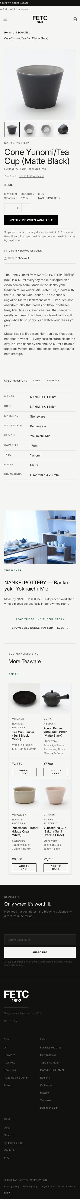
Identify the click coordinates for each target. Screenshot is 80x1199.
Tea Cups (10, 1070)
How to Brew (48, 1055)
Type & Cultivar (49, 1062)
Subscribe (40, 952)
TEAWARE (22, 32)
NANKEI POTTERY (17, 142)
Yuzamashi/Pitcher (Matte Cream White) (24, 831)
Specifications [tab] (15, 380)
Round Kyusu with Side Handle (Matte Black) (55, 732)
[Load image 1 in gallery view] (40, 84)
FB (15, 1020)
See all (14, 674)
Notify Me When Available (31, 220)
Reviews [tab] (53, 380)
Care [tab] (37, 380)
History (44, 1092)
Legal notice (47, 1186)
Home (8, 32)
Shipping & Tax (13, 1142)
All (5, 1047)
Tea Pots (9, 1062)
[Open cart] (75, 19)
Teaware (9, 1055)
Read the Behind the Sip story (40, 619)
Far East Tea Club (51, 1047)
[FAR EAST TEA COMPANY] (40, 19)
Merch (8, 1085)
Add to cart (24, 772)
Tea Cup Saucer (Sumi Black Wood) (23, 735)
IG (5, 1020)
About (8, 1127)
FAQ (6, 1157)
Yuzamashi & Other (16, 1077)
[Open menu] (5, 19)
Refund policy (30, 1186)
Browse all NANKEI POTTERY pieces (38, 627)
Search (8, 1135)
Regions (45, 1077)
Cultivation (46, 1085)
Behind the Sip (49, 1107)
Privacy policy (11, 1186)
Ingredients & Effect (52, 1070)
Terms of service (67, 1186)
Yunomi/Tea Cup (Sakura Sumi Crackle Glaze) (55, 831)
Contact (9, 1150)
